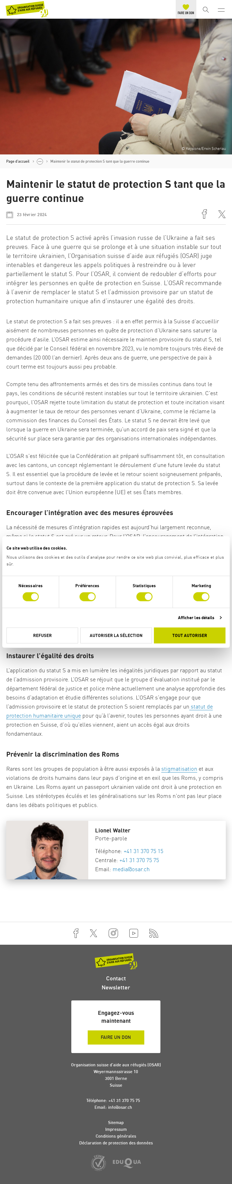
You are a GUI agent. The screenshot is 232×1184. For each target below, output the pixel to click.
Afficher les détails (196, 617)
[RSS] (154, 933)
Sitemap (116, 1122)
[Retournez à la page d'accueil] (27, 9)
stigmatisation (179, 768)
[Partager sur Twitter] (221, 214)
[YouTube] (134, 933)
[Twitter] (93, 933)
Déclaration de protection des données (116, 1143)
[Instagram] (113, 933)
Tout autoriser (189, 635)
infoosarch (120, 1107)
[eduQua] (127, 1163)
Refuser (42, 635)
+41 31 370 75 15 (143, 850)
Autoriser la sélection (116, 635)
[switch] (88, 596)
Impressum (116, 1129)
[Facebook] (76, 933)
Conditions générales (116, 1136)
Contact (116, 978)
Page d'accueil (17, 161)
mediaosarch (131, 869)
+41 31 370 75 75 (139, 860)
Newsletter (116, 987)
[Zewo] (98, 1163)
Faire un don (116, 1037)
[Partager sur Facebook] (204, 214)
